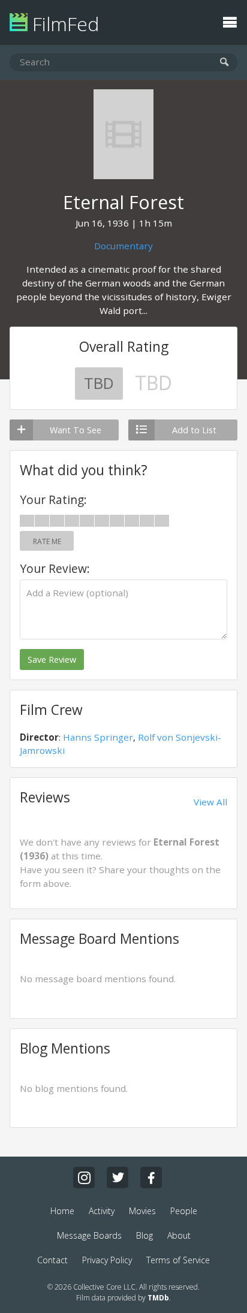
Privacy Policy (107, 1260)
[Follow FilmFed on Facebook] (151, 1177)
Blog (144, 1235)
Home (62, 1211)
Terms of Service (178, 1260)
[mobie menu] (229, 21)
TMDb (158, 1298)
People (183, 1211)
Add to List (194, 430)
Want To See (75, 430)
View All (210, 802)
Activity (102, 1211)
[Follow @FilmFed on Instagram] (84, 1177)
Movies (142, 1211)
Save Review (52, 659)
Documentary (123, 246)
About (179, 1235)
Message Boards (89, 1235)
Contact (52, 1260)
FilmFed (63, 24)
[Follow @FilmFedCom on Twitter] (117, 1177)
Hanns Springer (98, 737)
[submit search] (224, 62)
